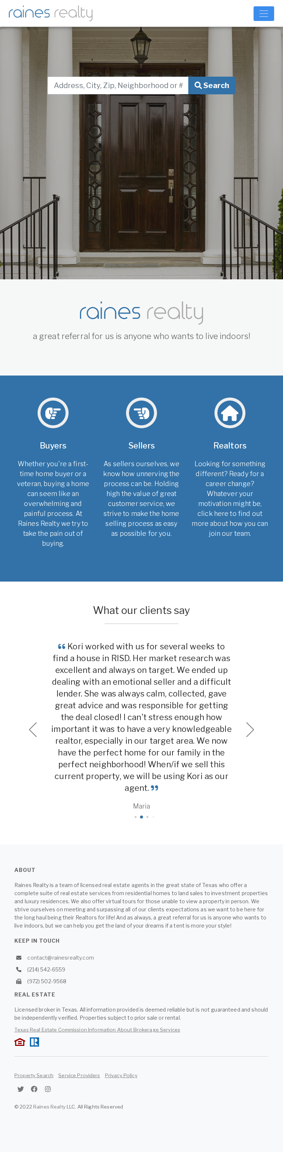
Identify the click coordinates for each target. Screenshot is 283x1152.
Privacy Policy (121, 1075)
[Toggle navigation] (264, 13)
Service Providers (79, 1075)
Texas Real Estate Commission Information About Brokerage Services (97, 1030)
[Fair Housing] (19, 1041)
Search (215, 85)
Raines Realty (49, 1107)
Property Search (33, 1075)
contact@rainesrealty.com (60, 957)
